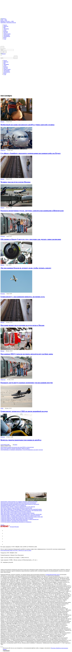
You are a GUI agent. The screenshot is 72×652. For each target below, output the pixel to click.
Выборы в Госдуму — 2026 (7, 21)
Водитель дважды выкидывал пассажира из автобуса (21, 440)
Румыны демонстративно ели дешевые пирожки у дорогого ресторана (19, 501)
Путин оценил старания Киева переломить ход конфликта (16, 521)
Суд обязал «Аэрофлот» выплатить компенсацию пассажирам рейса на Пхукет (31, 153)
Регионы (3, 236)
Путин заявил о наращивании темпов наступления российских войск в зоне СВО (22, 516)
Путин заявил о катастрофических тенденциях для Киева (16, 511)
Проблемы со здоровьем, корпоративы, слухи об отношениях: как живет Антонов (22, 449)
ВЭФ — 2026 (4, 20)
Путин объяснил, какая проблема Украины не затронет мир (16, 508)
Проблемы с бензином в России (8, 22)
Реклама (17, 526)
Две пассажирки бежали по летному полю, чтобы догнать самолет (26, 268)
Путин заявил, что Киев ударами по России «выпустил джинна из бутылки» (20, 515)
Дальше (2, 524)
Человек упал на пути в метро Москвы (15, 182)
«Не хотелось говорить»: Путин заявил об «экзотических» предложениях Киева (21, 510)
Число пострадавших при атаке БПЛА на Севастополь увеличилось (18, 502)
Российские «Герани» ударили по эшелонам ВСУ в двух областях (18, 506)
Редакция (12, 526)
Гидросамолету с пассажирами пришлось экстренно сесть (23, 297)
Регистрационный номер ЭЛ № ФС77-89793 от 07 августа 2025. (16, 550)
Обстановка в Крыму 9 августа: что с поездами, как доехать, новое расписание (31, 239)
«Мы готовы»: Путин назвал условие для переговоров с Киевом (17, 513)
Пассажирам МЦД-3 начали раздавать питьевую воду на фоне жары (27, 354)
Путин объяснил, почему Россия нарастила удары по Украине (17, 518)
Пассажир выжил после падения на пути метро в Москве (22, 325)
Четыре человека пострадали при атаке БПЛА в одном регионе (17, 447)
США (2, 408)
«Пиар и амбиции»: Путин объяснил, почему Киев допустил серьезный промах (21, 509)
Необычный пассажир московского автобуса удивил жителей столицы (27, 125)
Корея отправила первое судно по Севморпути (13, 505)
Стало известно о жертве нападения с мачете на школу (15, 448)
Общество (3, 150)
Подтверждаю (6, 650)
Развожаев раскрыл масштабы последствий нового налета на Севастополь (20, 504)
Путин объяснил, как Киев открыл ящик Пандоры (14, 520)
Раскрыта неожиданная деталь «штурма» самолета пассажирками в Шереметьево (32, 211)
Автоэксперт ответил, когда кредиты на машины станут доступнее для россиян (21, 514)
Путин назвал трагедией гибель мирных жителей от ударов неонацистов (19, 519)
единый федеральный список (53, 574)
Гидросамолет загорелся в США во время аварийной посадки (24, 411)
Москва (2, 121)
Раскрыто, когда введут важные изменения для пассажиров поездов (27, 383)
